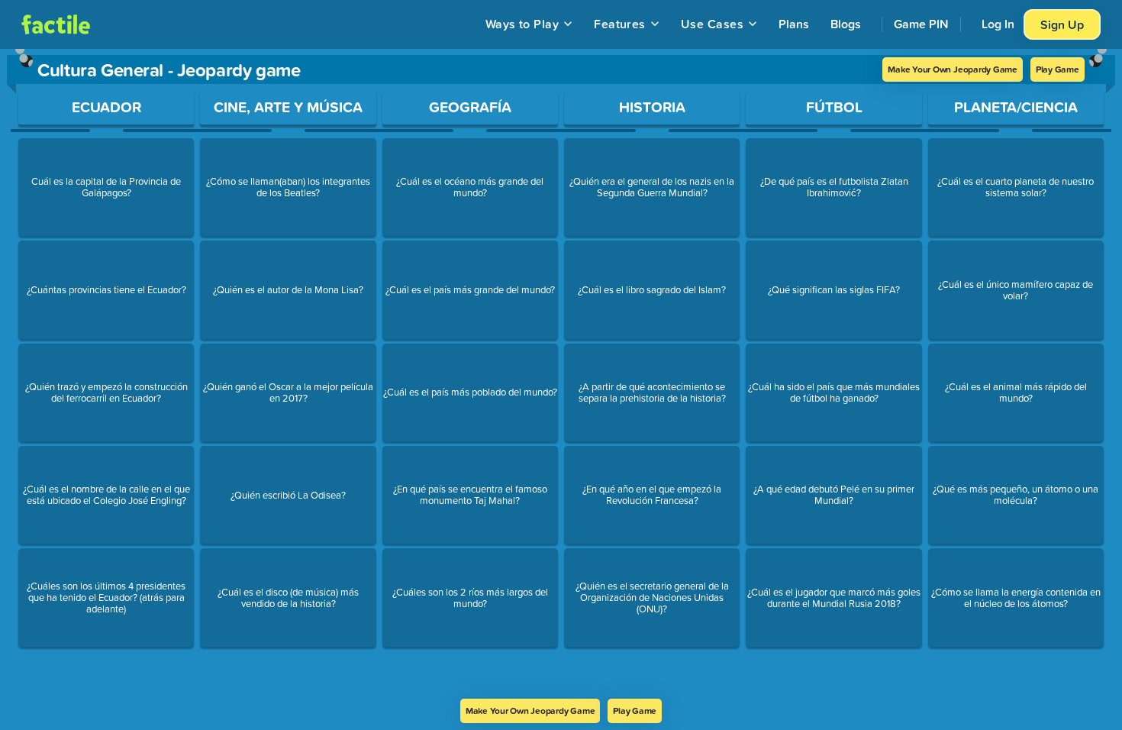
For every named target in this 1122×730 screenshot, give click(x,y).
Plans (794, 23)
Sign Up (1062, 24)
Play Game (1057, 69)
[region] (561, 374)
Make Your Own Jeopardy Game (952, 69)
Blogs (845, 23)
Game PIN (921, 23)
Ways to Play (522, 23)
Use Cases (712, 23)
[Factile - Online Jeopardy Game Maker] (55, 24)
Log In (998, 23)
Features (620, 23)
